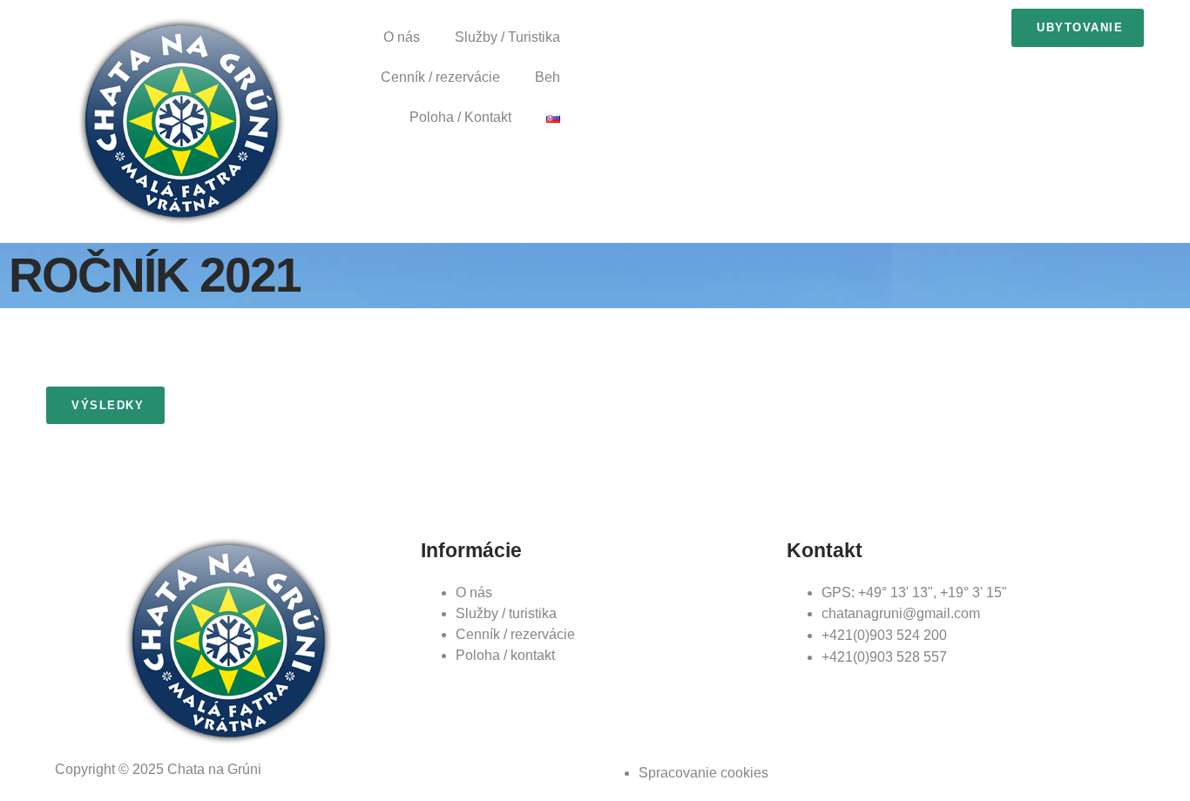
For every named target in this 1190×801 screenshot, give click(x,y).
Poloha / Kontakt (460, 117)
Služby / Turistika (507, 37)
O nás (401, 37)
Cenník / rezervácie (440, 77)
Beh (547, 77)
